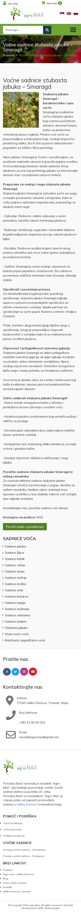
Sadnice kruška (15, 584)
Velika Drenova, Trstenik (16, 891)
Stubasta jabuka (16, 628)
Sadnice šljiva (14, 553)
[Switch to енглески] (68, 13)
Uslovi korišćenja (13, 823)
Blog (5, 878)
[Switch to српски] (62, 13)
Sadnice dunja (14, 571)
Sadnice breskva (16, 596)
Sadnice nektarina (17, 615)
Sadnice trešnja (16, 578)
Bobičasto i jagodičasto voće (25, 640)
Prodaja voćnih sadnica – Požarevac (23, 856)
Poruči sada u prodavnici (25, 527)
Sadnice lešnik (15, 559)
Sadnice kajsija (15, 603)
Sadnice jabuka (15, 546)
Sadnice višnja (15, 565)
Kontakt (7, 887)
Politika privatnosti (14, 835)
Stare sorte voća (17, 634)
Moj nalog (13, 3)
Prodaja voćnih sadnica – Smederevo (24, 849)
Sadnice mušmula (17, 609)
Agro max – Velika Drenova (18, 874)
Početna (9, 55)
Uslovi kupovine (12, 829)
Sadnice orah (14, 590)
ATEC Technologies (49, 908)
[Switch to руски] (75, 13)
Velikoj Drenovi (26, 804)
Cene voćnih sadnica (15, 882)
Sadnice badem (16, 621)
